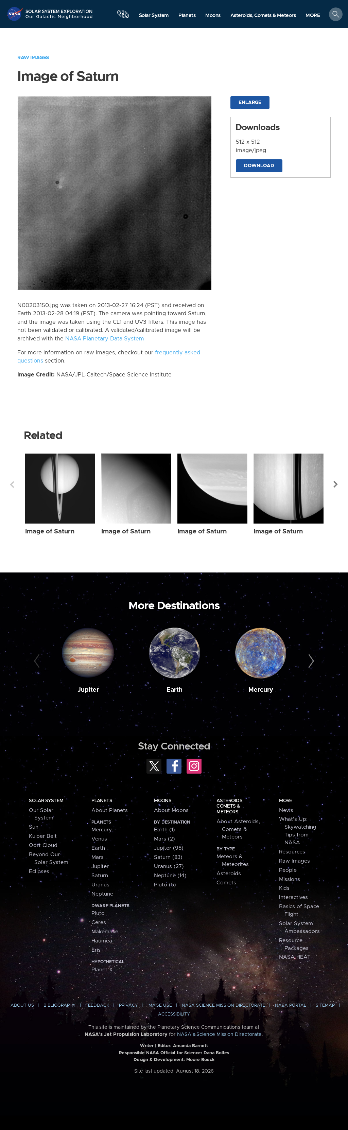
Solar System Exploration (59, 9)
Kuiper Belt (43, 836)
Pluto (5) (165, 884)
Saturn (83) (168, 857)
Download (259, 165)
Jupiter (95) (169, 848)
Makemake (104, 931)
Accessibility (174, 1014)
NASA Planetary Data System (104, 338)
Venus (99, 839)
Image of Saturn (49, 531)
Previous (12, 484)
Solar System (46, 800)
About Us (22, 1005)
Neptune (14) (170, 875)
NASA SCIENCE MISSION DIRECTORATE (223, 1005)
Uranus (100, 884)
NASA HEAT (295, 957)
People (288, 870)
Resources (292, 851)
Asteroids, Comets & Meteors (229, 806)
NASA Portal (290, 1005)
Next (336, 484)
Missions (289, 879)
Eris (96, 950)
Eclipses (39, 871)
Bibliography (60, 1005)
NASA (15, 13)
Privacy (128, 1005)
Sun (33, 827)
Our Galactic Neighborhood (59, 18)
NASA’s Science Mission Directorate (219, 1034)
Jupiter (88, 690)
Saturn (99, 875)
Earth (174, 690)
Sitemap (325, 1005)
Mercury (260, 690)
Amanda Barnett (190, 1046)
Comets (226, 882)
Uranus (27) (169, 866)
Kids (284, 888)
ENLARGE (250, 102)
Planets (101, 800)
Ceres (98, 922)
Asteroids (228, 873)
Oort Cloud (43, 845)
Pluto (98, 913)
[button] (313, 16)
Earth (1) (164, 829)
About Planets (109, 810)
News (286, 810)
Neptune (102, 894)
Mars (97, 857)
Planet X (102, 969)
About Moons (171, 810)
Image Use (159, 1005)
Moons (162, 800)
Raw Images (33, 57)
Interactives (293, 897)
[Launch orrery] (123, 15)
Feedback (97, 1005)
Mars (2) (164, 839)
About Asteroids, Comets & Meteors (238, 829)
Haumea (101, 940)
